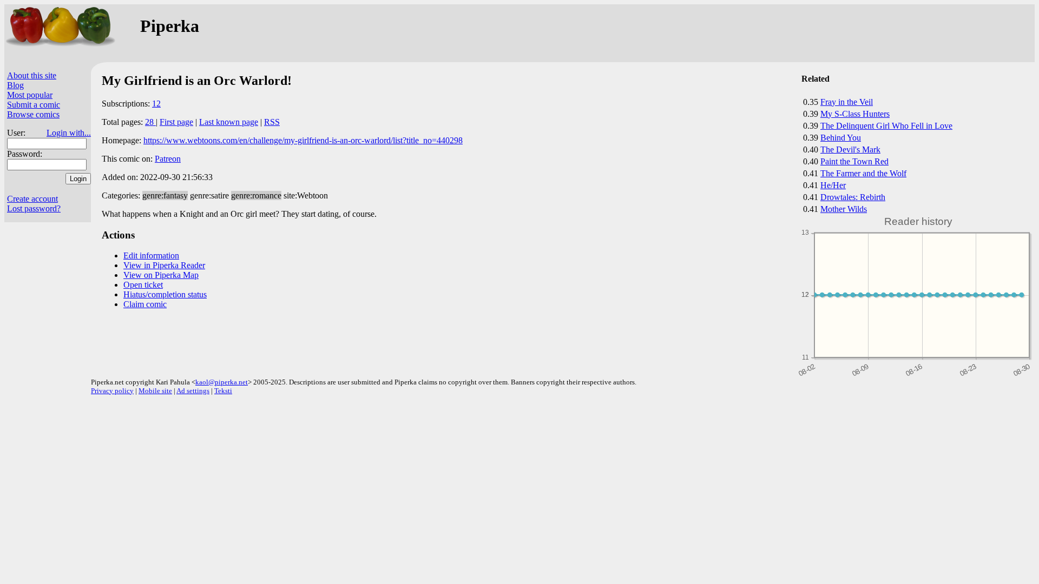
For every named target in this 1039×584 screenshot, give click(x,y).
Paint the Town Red (854, 161)
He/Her (833, 185)
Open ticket (143, 284)
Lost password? (34, 208)
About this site (31, 75)
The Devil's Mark (850, 149)
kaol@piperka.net (221, 382)
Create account (32, 198)
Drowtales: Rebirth (852, 197)
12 (156, 103)
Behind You (840, 137)
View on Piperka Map (161, 275)
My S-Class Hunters (855, 113)
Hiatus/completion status (165, 294)
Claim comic (145, 304)
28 (150, 122)
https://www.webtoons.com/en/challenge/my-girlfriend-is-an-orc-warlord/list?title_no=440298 (303, 140)
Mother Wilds (843, 209)
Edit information (151, 255)
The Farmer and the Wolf (863, 173)
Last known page (228, 122)
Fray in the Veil (846, 102)
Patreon (168, 158)
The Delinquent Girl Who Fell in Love (886, 125)
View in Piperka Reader (164, 265)
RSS (272, 122)
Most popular (29, 94)
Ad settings (192, 391)
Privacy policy (112, 391)
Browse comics (33, 114)
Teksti (223, 391)
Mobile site (155, 391)
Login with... (69, 132)
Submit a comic (33, 104)
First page (176, 122)
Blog (15, 85)
